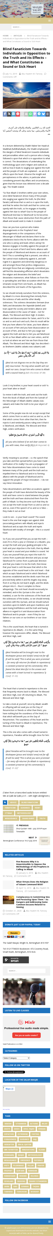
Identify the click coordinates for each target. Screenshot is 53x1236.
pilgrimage (18, 1165)
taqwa (36, 1186)
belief (44, 1123)
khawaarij (9, 1155)
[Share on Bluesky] (43, 114)
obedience (25, 1160)
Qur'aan (20, 1171)
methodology (24, 813)
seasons (21, 1181)
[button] (49, 20)
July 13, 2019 (11, 73)
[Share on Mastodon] (35, 114)
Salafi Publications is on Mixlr (12, 1044)
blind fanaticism (29, 802)
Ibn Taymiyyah (11, 1150)
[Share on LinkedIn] (13, 114)
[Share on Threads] (48, 114)
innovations (28, 1150)
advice (13, 802)
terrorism (22, 1192)
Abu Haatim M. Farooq (31, 73)
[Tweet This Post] (9, 114)
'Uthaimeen (20, 1123)
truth (42, 818)
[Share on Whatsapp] (30, 114)
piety (6, 1165)
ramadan (32, 1171)
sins (15, 1186)
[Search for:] (26, 26)
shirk (6, 1186)
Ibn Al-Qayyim (24, 1144)
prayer (41, 1165)
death (7, 1129)
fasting (35, 1134)
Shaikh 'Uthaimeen (38, 1181)
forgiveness (10, 1139)
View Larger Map (6, 1109)
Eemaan (42, 1129)
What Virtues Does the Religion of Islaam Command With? (32, 883)
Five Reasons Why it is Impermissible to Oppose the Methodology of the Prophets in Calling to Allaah (32, 865)
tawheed (8, 1192)
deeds (17, 1129)
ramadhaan (9, 1176)
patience (38, 1160)
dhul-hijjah (28, 1129)
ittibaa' (8, 813)
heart (37, 808)
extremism (23, 1134)
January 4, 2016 (26, 873)
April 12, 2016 (25, 888)
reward (23, 1176)
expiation (9, 1134)
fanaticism (10, 808)
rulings (34, 1176)
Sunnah (25, 1186)
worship (35, 1192)
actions (34, 1123)
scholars (8, 1181)
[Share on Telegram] (39, 114)
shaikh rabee (28, 818)
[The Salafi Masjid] (26, 16)
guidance (25, 808)
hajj (35, 1139)
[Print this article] (26, 114)
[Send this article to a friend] (22, 114)
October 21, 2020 (13, 910)
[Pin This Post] (18, 114)
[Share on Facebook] (5, 114)
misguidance (11, 818)
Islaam (41, 1150)
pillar (31, 1165)
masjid (21, 1155)
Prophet (8, 1171)
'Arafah (7, 1123)
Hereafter (9, 1144)
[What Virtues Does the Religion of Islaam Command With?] (8, 885)
